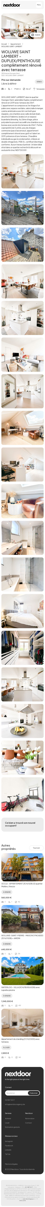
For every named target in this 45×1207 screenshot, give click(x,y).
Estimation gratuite (12, 1127)
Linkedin (8, 1150)
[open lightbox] (22, 171)
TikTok (7, 1154)
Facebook (9, 1145)
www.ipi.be (22, 1200)
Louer (7, 1123)
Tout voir (36, 848)
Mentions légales (11, 1164)
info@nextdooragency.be (15, 1104)
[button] (39, 5)
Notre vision (29, 1118)
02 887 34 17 (10, 1100)
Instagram (9, 1141)
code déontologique (28, 1199)
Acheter (8, 1118)
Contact (28, 1123)
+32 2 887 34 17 (29, 1187)
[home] (11, 5)
